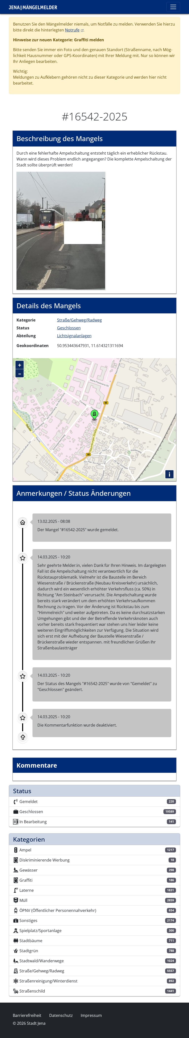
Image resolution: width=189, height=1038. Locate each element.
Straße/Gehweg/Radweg (79, 320)
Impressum (91, 1015)
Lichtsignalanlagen (74, 335)
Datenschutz (61, 1015)
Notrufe (74, 30)
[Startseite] (35, 7)
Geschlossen (69, 328)
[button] (60, 230)
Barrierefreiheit (27, 1015)
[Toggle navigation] (173, 7)
